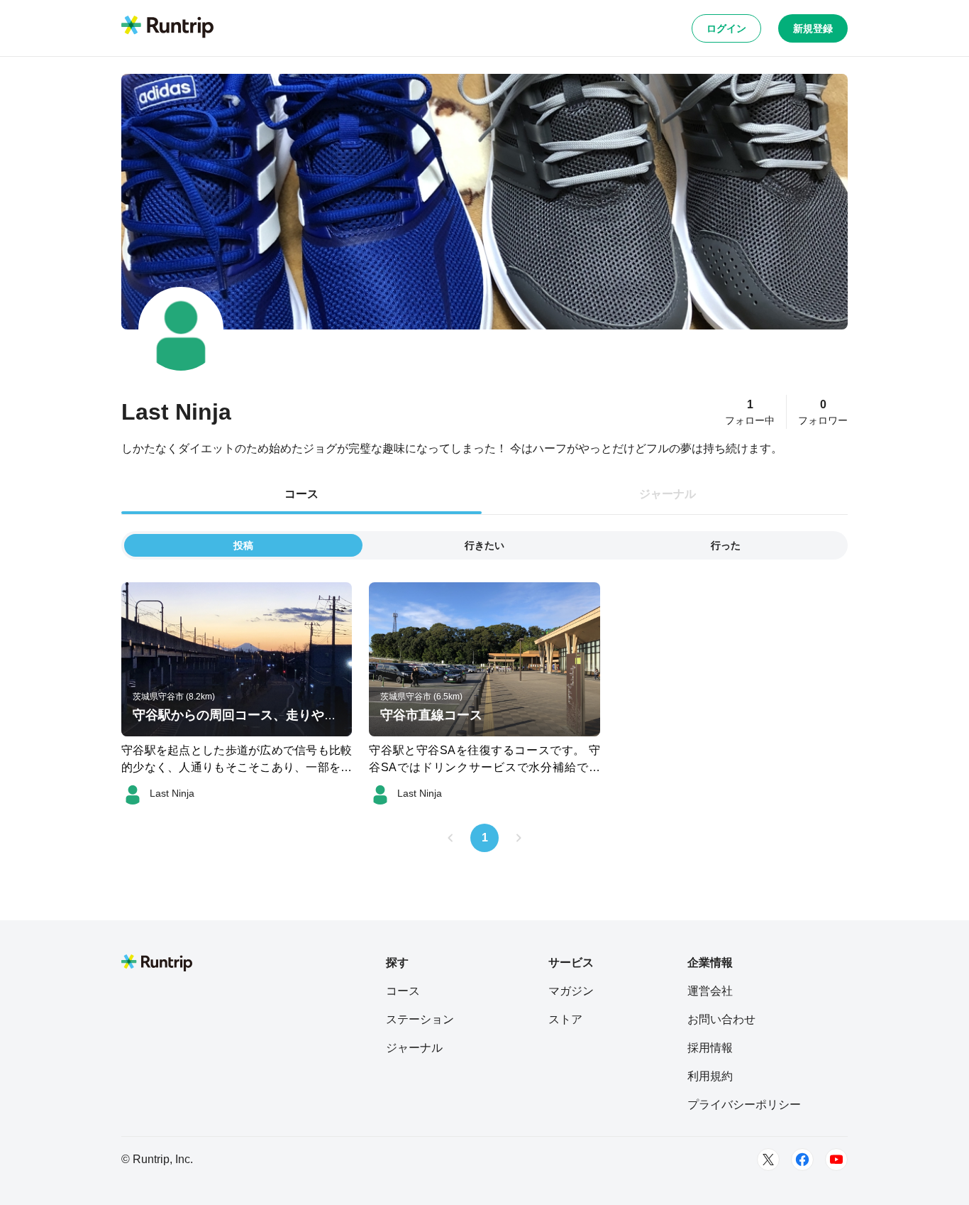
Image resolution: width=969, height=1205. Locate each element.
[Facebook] (802, 1159)
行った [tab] (726, 545)
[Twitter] (768, 1159)
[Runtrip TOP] (167, 28)
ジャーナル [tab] (667, 494)
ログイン (726, 28)
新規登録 (813, 28)
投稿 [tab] (243, 545)
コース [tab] (301, 494)
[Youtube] (836, 1159)
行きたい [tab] (484, 545)
